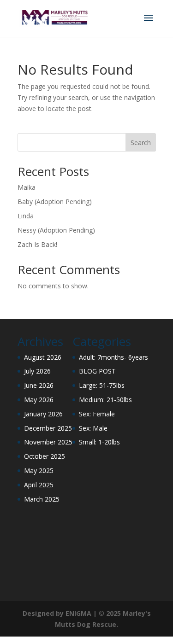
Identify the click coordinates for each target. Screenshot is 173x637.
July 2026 (37, 371)
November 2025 (48, 442)
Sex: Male (93, 428)
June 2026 (39, 385)
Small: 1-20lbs (99, 442)
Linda (26, 215)
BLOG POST (97, 371)
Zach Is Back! (37, 244)
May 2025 (39, 470)
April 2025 (39, 484)
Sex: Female (97, 413)
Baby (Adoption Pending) (55, 201)
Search (141, 142)
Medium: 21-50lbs (105, 399)
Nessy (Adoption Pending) (56, 230)
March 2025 (42, 499)
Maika (27, 187)
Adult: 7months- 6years (113, 357)
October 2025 (44, 456)
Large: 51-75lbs (102, 385)
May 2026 (39, 399)
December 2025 (48, 428)
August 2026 (42, 357)
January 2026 (43, 413)
